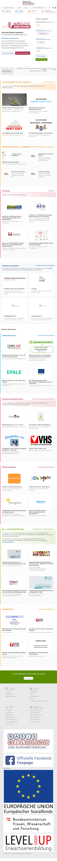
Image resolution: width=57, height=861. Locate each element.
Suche (49, 7)
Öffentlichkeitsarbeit (34, 719)
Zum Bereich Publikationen (46, 609)
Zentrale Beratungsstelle (8, 7)
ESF (8, 270)
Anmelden (53, 7)
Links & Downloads (34, 696)
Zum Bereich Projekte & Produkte (45, 265)
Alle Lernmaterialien (48, 82)
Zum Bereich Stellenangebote (46, 467)
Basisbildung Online (10, 717)
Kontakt (25, 7)
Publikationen (8, 609)
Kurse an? (20, 11)
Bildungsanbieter (34, 691)
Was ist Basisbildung (8, 53)
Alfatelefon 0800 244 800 (38, 7)
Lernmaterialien (9, 712)
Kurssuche (8, 691)
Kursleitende (9, 710)
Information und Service (9, 38)
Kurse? (34, 11)
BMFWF (51, 268)
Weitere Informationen (22, 53)
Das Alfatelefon (9, 694)
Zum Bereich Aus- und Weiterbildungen (43, 529)
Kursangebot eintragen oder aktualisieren (39, 701)
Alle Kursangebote (41, 56)
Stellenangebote (9, 467)
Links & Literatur (9, 724)
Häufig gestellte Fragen (11, 696)
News (20, 7)
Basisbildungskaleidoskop (12, 399)
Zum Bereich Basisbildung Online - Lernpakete (41, 147)
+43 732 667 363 (22, 72)
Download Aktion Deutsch (12, 719)
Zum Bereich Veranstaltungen (46, 335)
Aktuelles (6, 191)
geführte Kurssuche (41, 59)
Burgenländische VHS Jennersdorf (43, 39)
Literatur (32, 698)
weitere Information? (50, 11)
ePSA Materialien (9, 715)
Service (31, 694)
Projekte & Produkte (10, 266)
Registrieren (55, 7)
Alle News (51, 191)
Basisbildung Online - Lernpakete (16, 147)
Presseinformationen (35, 721)
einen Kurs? (8, 11)
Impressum (28, 853)
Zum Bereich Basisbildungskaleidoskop (43, 399)
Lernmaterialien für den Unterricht (16, 82)
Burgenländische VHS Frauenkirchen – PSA (45, 22)
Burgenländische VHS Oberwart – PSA (44, 48)
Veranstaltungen (9, 335)
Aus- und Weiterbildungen (13, 529)
